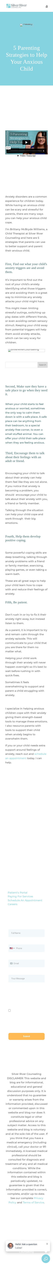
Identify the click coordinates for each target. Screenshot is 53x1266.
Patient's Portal (17, 892)
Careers (12, 904)
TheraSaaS (28, 1239)
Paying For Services (20, 896)
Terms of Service (33, 1202)
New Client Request (18, 865)
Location (11, 823)
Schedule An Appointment (25, 900)
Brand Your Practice (33, 1230)
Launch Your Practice (19, 1234)
